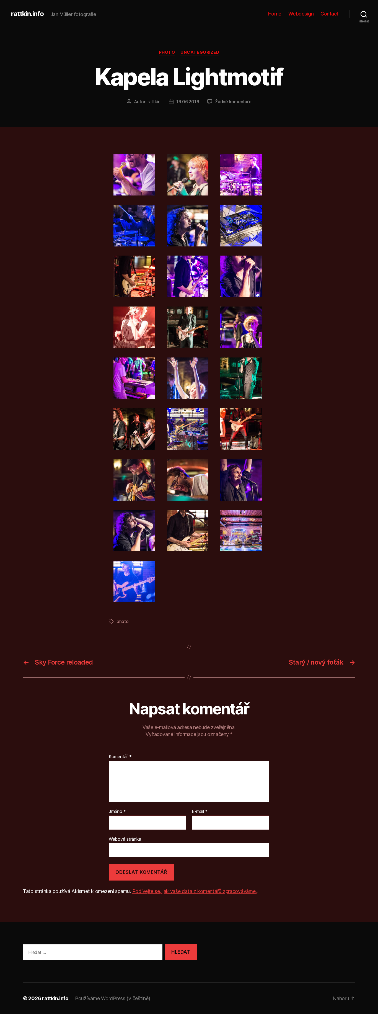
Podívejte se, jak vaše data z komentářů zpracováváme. (194, 891)
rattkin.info (27, 14)
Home (274, 14)
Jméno (117, 811)
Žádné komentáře (233, 101)
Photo (167, 52)
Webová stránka (125, 838)
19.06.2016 (187, 101)
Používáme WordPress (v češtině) (112, 998)
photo (122, 621)
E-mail (200, 811)
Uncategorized (199, 52)
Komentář (120, 756)
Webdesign (301, 14)
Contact (329, 14)
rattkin (153, 101)
